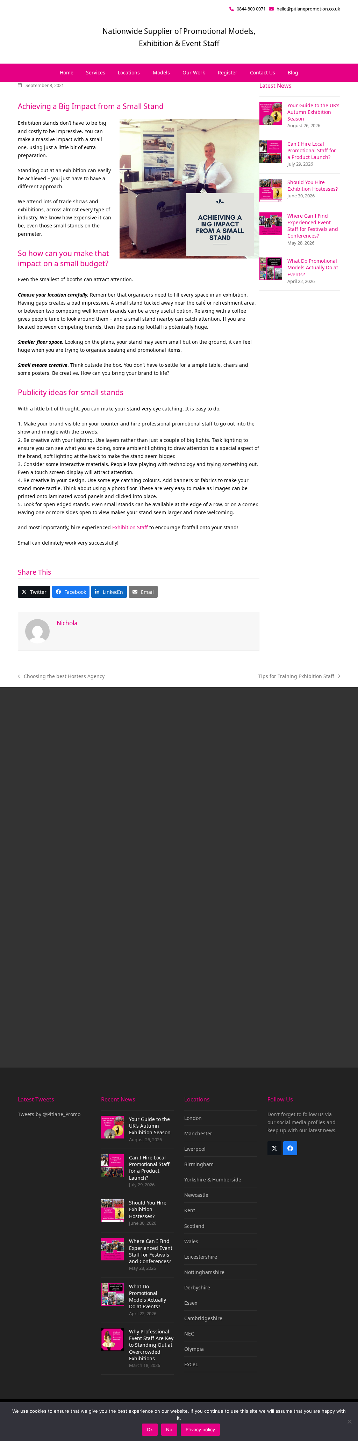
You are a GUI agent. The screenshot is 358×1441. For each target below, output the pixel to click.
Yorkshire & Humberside (212, 1179)
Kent (189, 1210)
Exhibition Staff (130, 527)
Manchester (198, 1133)
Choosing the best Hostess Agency (61, 676)
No (169, 1429)
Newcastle (196, 1195)
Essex (190, 1303)
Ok (150, 1429)
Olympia (194, 1349)
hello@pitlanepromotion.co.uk (308, 9)
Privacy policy (200, 1429)
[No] (349, 1421)
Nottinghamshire (204, 1272)
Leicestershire (200, 1256)
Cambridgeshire (203, 1318)
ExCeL (191, 1364)
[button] (34, 592)
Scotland (194, 1226)
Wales (191, 1241)
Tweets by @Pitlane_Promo (49, 1114)
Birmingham (199, 1164)
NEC (189, 1333)
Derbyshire (197, 1287)
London (193, 1118)
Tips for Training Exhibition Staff (296, 676)
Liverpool (195, 1148)
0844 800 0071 (251, 9)
